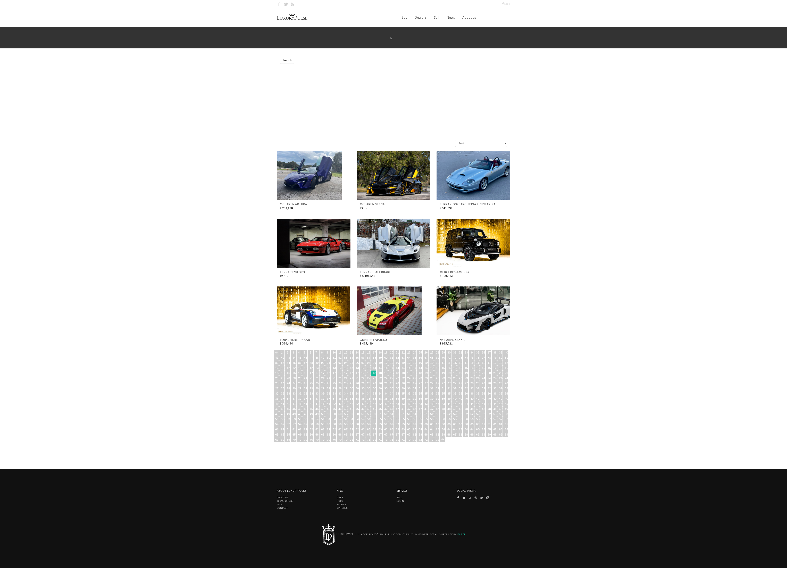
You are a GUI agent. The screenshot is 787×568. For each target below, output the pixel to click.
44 (294, 357)
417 (317, 403)
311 (414, 388)
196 (460, 373)
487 (483, 409)
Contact (282, 507)
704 (317, 439)
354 (426, 393)
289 (288, 388)
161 (495, 368)
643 (437, 429)
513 (397, 414)
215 (334, 378)
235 (449, 378)
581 (317, 424)
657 (282, 434)
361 (466, 393)
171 (317, 373)
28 (437, 352)
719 (403, 439)
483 (460, 409)
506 (357, 414)
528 (483, 414)
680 (414, 434)
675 (386, 434)
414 (300, 403)
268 (403, 383)
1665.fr (461, 534)
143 (392, 368)
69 (437, 357)
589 (363, 424)
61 (391, 357)
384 (363, 398)
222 (374, 378)
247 (282, 383)
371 (288, 398)
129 (311, 368)
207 (288, 378)
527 (478, 414)
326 (501, 388)
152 (443, 368)
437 (432, 403)
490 (501, 409)
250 (300, 383)
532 (506, 414)
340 (346, 393)
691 (478, 434)
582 (323, 424)
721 (414, 439)
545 (346, 419)
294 (317, 388)
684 (437, 434)
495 (294, 414)
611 (489, 424)
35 (477, 352)
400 (455, 398)
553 (392, 419)
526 (472, 414)
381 (346, 398)
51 (334, 357)
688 (460, 434)
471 (392, 409)
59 (380, 357)
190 (426, 373)
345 (374, 393)
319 (460, 388)
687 (455, 434)
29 (443, 352)
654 (501, 429)
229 (414, 378)
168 (300, 373)
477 (426, 409)
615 (277, 429)
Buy (404, 17)
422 (346, 403)
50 (328, 357)
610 (483, 424)
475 (414, 409)
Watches (342, 507)
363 (478, 393)
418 (323, 403)
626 (340, 429)
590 (369, 424)
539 (311, 419)
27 (431, 352)
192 (437, 373)
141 (380, 368)
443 (466, 403)
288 (282, 388)
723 (426, 439)
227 (403, 378)
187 (409, 373)
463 (346, 409)
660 (300, 434)
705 (323, 439)
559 (426, 419)
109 (432, 362)
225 (392, 378)
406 (489, 398)
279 (466, 383)
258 (346, 383)
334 (311, 393)
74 (466, 357)
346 (380, 393)
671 (363, 434)
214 (328, 378)
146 (409, 368)
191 (432, 373)
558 (420, 419)
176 (346, 373)
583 (328, 424)
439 (443, 403)
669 (351, 434)
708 (340, 439)
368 (506, 393)
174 (334, 373)
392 (409, 398)
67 (426, 357)
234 (443, 378)
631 (369, 429)
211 (311, 378)
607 (466, 424)
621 (311, 429)
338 (334, 393)
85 (294, 362)
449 (501, 403)
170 (311, 373)
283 (489, 383)
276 (449, 383)
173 (328, 373)
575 (282, 424)
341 (351, 393)
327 (506, 388)
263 (374, 383)
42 (282, 357)
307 (392, 388)
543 (334, 419)
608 (472, 424)
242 (489, 378)
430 (392, 403)
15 (363, 352)
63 (403, 357)
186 (403, 373)
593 (386, 424)
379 (334, 398)
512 (392, 414)
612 (495, 424)
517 (420, 414)
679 (409, 434)
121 (501, 362)
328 (277, 393)
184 (392, 373)
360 (460, 393)
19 (386, 352)
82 (277, 362)
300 (351, 388)
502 (334, 414)
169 (305, 373)
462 (340, 409)
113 (455, 362)
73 (460, 357)
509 (374, 414)
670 (357, 434)
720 (409, 439)
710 (351, 439)
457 (311, 409)
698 (282, 439)
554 (397, 419)
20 (391, 352)
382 (351, 398)
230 (420, 378)
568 (478, 419)
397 (437, 398)
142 (386, 368)
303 (369, 388)
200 (483, 373)
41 (277, 357)
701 (300, 439)
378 (328, 398)
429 (386, 403)
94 (345, 362)
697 (277, 439)
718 (397, 439)
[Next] (442, 439)
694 (495, 434)
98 (368, 362)
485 (472, 409)
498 (311, 414)
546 (351, 419)
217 (346, 378)
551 (380, 419)
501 (328, 414)
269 (409, 383)
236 (455, 378)
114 (460, 362)
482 (455, 409)
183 (386, 373)
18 (380, 352)
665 (328, 434)
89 (317, 362)
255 (328, 383)
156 (466, 368)
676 (392, 434)
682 (426, 434)
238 (466, 378)
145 (403, 368)
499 (317, 414)
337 (328, 393)
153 (449, 368)
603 (443, 424)
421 (340, 403)
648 (466, 429)
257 (340, 383)
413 (294, 403)
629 (357, 429)
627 (346, 429)
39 (500, 352)
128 (305, 368)
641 (426, 429)
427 (374, 403)
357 (443, 393)
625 (334, 429)
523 (455, 414)
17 (374, 352)
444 (472, 403)
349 (397, 393)
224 (386, 378)
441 (455, 403)
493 (282, 414)
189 (420, 373)
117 (478, 362)
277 (455, 383)
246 (277, 383)
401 (460, 398)
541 (323, 419)
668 (346, 434)
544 (340, 419)
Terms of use (285, 501)
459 (323, 409)
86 (299, 362)
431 (397, 403)
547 (357, 419)
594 (392, 424)
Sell (437, 17)
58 (374, 357)
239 (472, 378)
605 (455, 424)
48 (317, 357)
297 (334, 388)
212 (317, 378)
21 (397, 352)
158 (478, 368)
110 (437, 362)
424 (357, 403)
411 (282, 403)
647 (460, 429)
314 (432, 388)
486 (478, 409)
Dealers (421, 17)
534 (282, 419)
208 (294, 378)
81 (506, 357)
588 (357, 424)
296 (328, 388)
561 (437, 419)
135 (346, 368)
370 (282, 398)
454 (294, 409)
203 (501, 373)
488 (489, 409)
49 (322, 357)
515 (409, 414)
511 (386, 414)
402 (466, 398)
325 (495, 388)
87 (305, 362)
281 (478, 383)
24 (414, 352)
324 (489, 388)
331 (294, 393)
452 (282, 409)
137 (357, 368)
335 (317, 393)
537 (300, 419)
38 (495, 352)
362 (472, 393)
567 (472, 419)
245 (506, 378)
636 (397, 429)
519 (432, 414)
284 (495, 383)
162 (501, 368)
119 (489, 362)
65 (414, 357)
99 (374, 362)
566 (466, 419)
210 (305, 378)
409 (506, 398)
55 (357, 357)
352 (414, 393)
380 (340, 398)
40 (506, 352)
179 (363, 373)
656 (277, 434)
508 (369, 414)
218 (351, 378)
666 (334, 434)
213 (323, 378)
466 (363, 409)
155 (460, 368)
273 (432, 383)
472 (397, 409)
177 (351, 373)
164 (277, 373)
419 (328, 403)
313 (426, 388)
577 (294, 424)
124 (282, 368)
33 (466, 352)
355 (432, 393)
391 (403, 398)
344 (369, 393)
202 (495, 373)
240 (478, 378)
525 (466, 414)
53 (345, 357)
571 (495, 419)
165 (282, 373)
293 (311, 388)
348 (392, 393)
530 (495, 414)
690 (472, 434)
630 (363, 429)
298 (340, 388)
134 (340, 368)
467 (369, 409)
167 (294, 373)
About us (469, 17)
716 (386, 439)
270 (414, 383)
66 (420, 357)
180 (369, 373)
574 (277, 424)
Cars (340, 497)
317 (449, 388)
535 (288, 419)
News (451, 17)
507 (363, 414)
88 (311, 362)
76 (477, 357)
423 (351, 403)
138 (363, 368)
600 (426, 424)
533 (277, 419)
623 (323, 429)
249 (294, 383)
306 (386, 388)
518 (426, 414)
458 (317, 409)
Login (507, 3)
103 (397, 362)
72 (454, 357)
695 (501, 434)
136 (351, 368)
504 (346, 414)
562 (443, 419)
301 (357, 388)
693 (489, 434)
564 (455, 419)
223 (380, 378)
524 (460, 414)
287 (277, 388)
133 (334, 368)
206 (282, 378)
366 (495, 393)
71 (449, 357)
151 (437, 368)
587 (351, 424)
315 (437, 388)
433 (409, 403)
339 (340, 393)
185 (397, 373)
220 (363, 378)
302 (363, 388)
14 (357, 352)
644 (443, 429)
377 (323, 398)
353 (420, 393)
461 (334, 409)
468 (374, 409)
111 (443, 362)
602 (437, 424)
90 (322, 362)
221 (369, 378)
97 (363, 362)
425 (363, 403)
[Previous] (276, 352)
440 (449, 403)
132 (328, 368)
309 (403, 388)
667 (340, 434)
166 (288, 373)
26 (426, 352)
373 (300, 398)
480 (443, 409)
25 (420, 352)
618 (294, 429)
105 (409, 362)
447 (489, 403)
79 (495, 357)
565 (460, 419)
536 (294, 419)
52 (340, 357)
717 (392, 439)
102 (392, 362)
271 (420, 383)
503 (340, 414)
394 (420, 398)
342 (357, 393)
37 (489, 352)
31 (454, 352)
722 (420, 439)
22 (403, 352)
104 (403, 362)
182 (380, 373)
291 (300, 388)
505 (351, 414)
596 (403, 424)
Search (287, 60)
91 (328, 362)
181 (374, 373)
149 (426, 368)
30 (449, 352)
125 (288, 368)
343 (363, 393)
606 (460, 424)
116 (472, 362)
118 (483, 362)
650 (478, 429)
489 (495, 409)
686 (449, 434)
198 (472, 373)
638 (409, 429)
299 (346, 388)
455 (300, 409)
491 (506, 409)
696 (506, 434)
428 (380, 403)
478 (432, 409)
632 (374, 429)
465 (357, 409)
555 (403, 419)
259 (351, 383)
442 (460, 403)
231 (426, 378)
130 (317, 368)
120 (495, 362)
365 (489, 393)
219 (357, 378)
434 (414, 403)
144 (397, 368)
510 (380, 414)
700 (294, 439)
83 (282, 362)
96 (357, 362)
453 (288, 409)
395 (426, 398)
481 (449, 409)
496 (300, 414)
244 (501, 378)
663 (317, 434)
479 (437, 409)
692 (483, 434)
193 (443, 373)
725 (437, 439)
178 (357, 373)
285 (501, 383)
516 (414, 414)
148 (420, 368)
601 (432, 424)
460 (328, 409)
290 (294, 388)
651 (483, 429)
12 (345, 352)
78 (489, 357)
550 (374, 419)
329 (282, 393)
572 (501, 419)
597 (409, 424)
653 (495, 429)
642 (432, 429)
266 (392, 383)
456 (305, 409)
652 (489, 429)
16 (368, 352)
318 (455, 388)
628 (351, 429)
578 (300, 424)
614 (506, 424)
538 (305, 419)
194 (449, 373)
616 (282, 429)
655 (506, 429)
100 (380, 362)
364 (483, 393)
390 (397, 398)
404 (478, 398)
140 (374, 368)
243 (495, 378)
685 (443, 434)
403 (472, 398)
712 (363, 439)
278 (460, 383)
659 (294, 434)
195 (455, 373)
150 (432, 368)
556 (409, 419)
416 (311, 403)
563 (449, 419)
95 (351, 362)
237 (460, 378)
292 (305, 388)
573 (506, 419)
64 (409, 357)
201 (489, 373)
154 (455, 368)
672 (369, 434)
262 (369, 383)
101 (386, 362)
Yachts (341, 504)
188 (414, 373)
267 (397, 383)
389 (392, 398)
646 (455, 429)
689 (466, 434)
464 (351, 409)
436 (426, 403)
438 (437, 403)
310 (409, 388)
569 (483, 419)
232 (432, 378)
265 (386, 383)
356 (437, 393)
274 (437, 383)
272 (426, 383)
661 (305, 434)
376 (317, 398)
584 (334, 424)
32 (460, 352)
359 (455, 393)
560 (432, 419)
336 (323, 393)
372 (294, 398)
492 (277, 414)
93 (340, 362)
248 (288, 383)
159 (483, 368)
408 (501, 398)
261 (363, 383)
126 (294, 368)
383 (357, 398)
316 (443, 388)
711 (357, 439)
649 (472, 429)
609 (478, 424)
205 (277, 378)
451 (277, 409)
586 (346, 424)
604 (449, 424)
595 (397, 424)
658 (288, 434)
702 (305, 439)
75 (472, 357)
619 (300, 429)
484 (466, 409)
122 (506, 362)
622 (317, 429)
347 (386, 393)
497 (305, 414)
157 (472, 368)
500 (323, 414)
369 (277, 398)
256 (334, 383)
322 (478, 388)
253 (317, 383)
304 (374, 388)
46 (305, 357)
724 (432, 439)
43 (288, 357)
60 (386, 357)
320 (466, 388)
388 (386, 398)
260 (357, 383)
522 (449, 414)
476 (420, 409)
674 (380, 434)
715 (380, 439)
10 (334, 352)
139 (369, 368)
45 (299, 357)
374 (305, 398)
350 (403, 393)
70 (443, 357)
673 (374, 434)
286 (506, 383)
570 (489, 419)
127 (300, 368)
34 (472, 352)
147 (414, 368)
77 (483, 357)
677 (397, 434)
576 (288, 424)
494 (288, 414)
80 (500, 357)
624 (328, 429)
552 (386, 419)
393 (414, 398)
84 (288, 362)
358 (449, 393)
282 (483, 383)
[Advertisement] (393, 99)
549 (369, 419)
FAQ (279, 504)
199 (478, 373)
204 (506, 373)
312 (420, 388)
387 (380, 398)
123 (277, 368)
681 (420, 434)
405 (483, 398)
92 (334, 362)
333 (305, 393)
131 (323, 368)
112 (449, 362)
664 (323, 434)
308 (397, 388)
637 (403, 429)
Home (340, 501)
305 (380, 388)
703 (311, 439)
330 (288, 393)
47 (311, 357)
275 (443, 383)
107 (420, 362)
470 (386, 409)
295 (323, 388)
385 (369, 398)
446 (483, 403)
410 (277, 403)
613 (501, 424)
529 (489, 414)
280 (472, 383)
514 (403, 414)
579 (305, 424)
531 (501, 414)
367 (501, 393)
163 (506, 368)
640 (420, 429)
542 (328, 419)
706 (328, 439)
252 (311, 383)
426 (369, 403)
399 (449, 398)
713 (369, 439)
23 (409, 352)
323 (483, 388)
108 (426, 362)
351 (409, 393)
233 (437, 378)
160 (489, 368)
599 (420, 424)
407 (495, 398)
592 (380, 424)
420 (334, 403)
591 (374, 424)
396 (432, 398)
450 (506, 403)
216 (340, 378)
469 (380, 409)
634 (386, 429)
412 (288, 403)
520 (437, 414)
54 (351, 357)
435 (420, 403)
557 (414, 419)
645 (449, 429)
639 (414, 429)
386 (374, 398)
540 (317, 419)
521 (443, 414)
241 (483, 378)
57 (368, 357)
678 (403, 434)
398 (443, 398)
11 (339, 352)
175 (340, 373)
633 (380, 429)
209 (300, 378)
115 (466, 362)
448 (495, 403)
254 (323, 383)
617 (288, 429)
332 (300, 393)
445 (478, 403)
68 (431, 357)
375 (311, 398)
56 (363, 357)
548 (363, 419)
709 (346, 439)
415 (305, 403)
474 (409, 409)
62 (397, 357)
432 (403, 403)
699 (288, 439)
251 (305, 383)
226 (397, 378)
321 (472, 388)
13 (351, 352)
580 (311, 424)
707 (334, 439)
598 (414, 424)
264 (380, 383)
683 (432, 434)
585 (340, 424)
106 (414, 362)
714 (374, 439)
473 (403, 409)
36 (483, 352)
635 (392, 429)
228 (409, 378)
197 (466, 373)
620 (305, 429)
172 (323, 373)
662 (311, 434)
